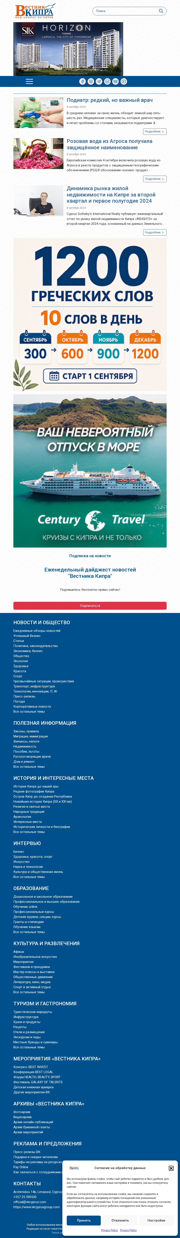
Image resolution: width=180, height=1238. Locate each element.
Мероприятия (23, 962)
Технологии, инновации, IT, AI (35, 691)
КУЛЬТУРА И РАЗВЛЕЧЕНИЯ (46, 943)
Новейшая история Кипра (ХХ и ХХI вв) (42, 802)
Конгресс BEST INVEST (30, 1067)
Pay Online (20, 1167)
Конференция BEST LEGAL (33, 1072)
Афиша (18, 952)
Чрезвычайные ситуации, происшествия (43, 681)
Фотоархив (21, 1112)
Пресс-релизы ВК (26, 1152)
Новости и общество (41, 622)
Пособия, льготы (26, 751)
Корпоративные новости (32, 706)
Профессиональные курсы (33, 912)
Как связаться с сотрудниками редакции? (45, 1172)
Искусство (21, 862)
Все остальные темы (29, 712)
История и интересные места (53, 778)
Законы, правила (26, 731)
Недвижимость (24, 746)
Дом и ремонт (24, 762)
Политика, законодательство (35, 646)
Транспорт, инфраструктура (34, 686)
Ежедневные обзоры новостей (36, 631)
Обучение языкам (26, 927)
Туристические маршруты (32, 1012)
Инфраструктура (25, 1017)
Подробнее (153, 131)
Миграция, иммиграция (30, 736)
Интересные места (27, 822)
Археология (22, 817)
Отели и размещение (29, 1032)
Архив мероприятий (28, 1132)
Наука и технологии (28, 867)
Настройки (156, 1220)
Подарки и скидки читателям (35, 1157)
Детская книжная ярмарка (33, 1087)
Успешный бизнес (27, 636)
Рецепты (20, 1027)
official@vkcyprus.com (29, 1202)
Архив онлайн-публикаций (33, 1122)
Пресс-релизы (24, 696)
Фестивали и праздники (31, 967)
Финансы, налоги (26, 741)
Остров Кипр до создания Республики (42, 796)
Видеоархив (22, 1117)
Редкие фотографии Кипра (33, 791)
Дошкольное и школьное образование (43, 897)
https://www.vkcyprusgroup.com (36, 1207)
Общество (21, 656)
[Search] (161, 11)
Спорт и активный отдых (32, 987)
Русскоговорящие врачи (32, 757)
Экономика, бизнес (28, 651)
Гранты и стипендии (28, 922)
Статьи (18, 641)
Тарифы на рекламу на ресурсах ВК (40, 1162)
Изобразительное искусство (35, 957)
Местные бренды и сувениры (35, 1042)
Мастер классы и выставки (33, 972)
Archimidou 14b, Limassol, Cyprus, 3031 (42, 1192)
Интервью (27, 843)
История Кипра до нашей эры (36, 786)
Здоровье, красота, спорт (32, 857)
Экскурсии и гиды (27, 1037)
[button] (171, 1168)
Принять (84, 1220)
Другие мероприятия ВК (31, 1092)
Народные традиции (28, 812)
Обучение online (25, 907)
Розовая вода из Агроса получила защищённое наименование (109, 144)
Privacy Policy (109, 1230)
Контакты (27, 1183)
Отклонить (120, 1220)
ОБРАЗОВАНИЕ (31, 888)
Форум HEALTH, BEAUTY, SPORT (37, 1077)
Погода (19, 701)
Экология (20, 661)
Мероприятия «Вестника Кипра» (57, 1058)
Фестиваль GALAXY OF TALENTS (38, 1082)
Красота (19, 671)
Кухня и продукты (26, 1022)
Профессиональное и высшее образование (46, 902)
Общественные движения (33, 977)
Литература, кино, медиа (31, 982)
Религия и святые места (31, 807)
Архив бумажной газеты (31, 1127)
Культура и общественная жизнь (38, 872)
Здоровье (21, 666)
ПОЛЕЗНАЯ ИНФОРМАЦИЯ (44, 723)
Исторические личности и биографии (41, 827)
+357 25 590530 (24, 1197)
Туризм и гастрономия (45, 1003)
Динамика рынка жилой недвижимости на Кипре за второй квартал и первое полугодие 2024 (111, 194)
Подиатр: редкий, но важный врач (110, 100)
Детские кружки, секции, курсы (37, 917)
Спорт (17, 676)
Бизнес (18, 852)
